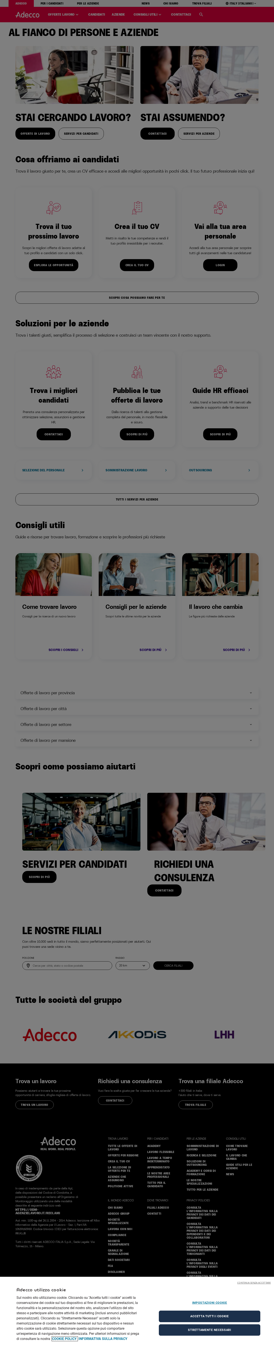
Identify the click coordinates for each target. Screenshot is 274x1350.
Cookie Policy (64, 1339)
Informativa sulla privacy (103, 1339)
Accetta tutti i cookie (209, 1316)
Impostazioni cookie (209, 1302)
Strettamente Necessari (209, 1330)
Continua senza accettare (254, 1282)
